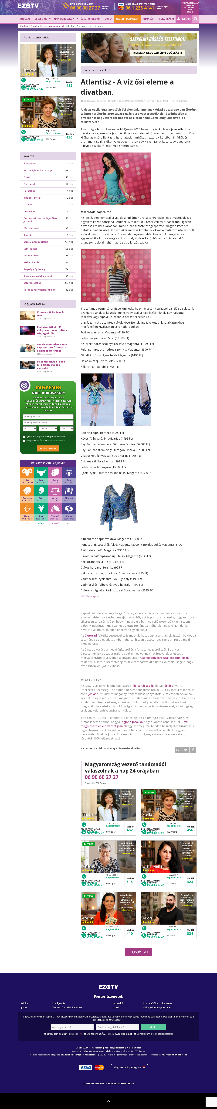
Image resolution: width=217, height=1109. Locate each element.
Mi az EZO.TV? (82, 1047)
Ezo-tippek (30, 184)
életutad (91, 635)
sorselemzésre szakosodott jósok (165, 658)
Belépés (186, 18)
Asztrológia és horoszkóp (38, 170)
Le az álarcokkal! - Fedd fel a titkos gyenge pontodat (51, 365)
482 (130, 829)
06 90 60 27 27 (102, 777)
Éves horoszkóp (90, 18)
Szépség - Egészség (34, 269)
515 (130, 881)
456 (190, 829)
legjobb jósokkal (132, 722)
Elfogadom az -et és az (46, 440)
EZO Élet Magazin (90, 596)
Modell (120, 101)
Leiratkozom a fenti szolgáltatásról (155, 1033)
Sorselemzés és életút (52, 25)
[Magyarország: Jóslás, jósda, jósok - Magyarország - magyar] (28, 5)
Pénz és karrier (32, 228)
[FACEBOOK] (193, 750)
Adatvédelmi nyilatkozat (174, 1054)
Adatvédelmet (59, 440)
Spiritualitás (30, 248)
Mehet (153, 1027)
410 (130, 933)
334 (190, 933)
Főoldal (25, 18)
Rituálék (148, 18)
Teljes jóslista (138, 952)
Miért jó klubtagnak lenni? (157, 1007)
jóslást (168, 686)
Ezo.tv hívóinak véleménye (157, 1003)
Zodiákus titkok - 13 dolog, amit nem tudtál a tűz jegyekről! (52, 330)
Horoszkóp (29, 190)
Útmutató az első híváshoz (67, 1007)
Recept (27, 235)
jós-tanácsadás (143, 686)
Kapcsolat (97, 1047)
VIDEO (151, 792)
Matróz (139, 101)
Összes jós (40, 18)
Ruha (113, 101)
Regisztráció (166, 18)
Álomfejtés (30, 163)
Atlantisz (149, 101)
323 (190, 881)
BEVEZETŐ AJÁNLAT (127, 18)
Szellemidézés (31, 262)
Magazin (129, 101)
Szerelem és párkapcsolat (38, 276)
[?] (80, 1033)
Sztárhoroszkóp (32, 282)
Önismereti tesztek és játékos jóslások (40, 220)
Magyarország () (127, 1067)
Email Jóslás (58, 1003)
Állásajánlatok (134, 1047)
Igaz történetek (32, 197)
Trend (158, 101)
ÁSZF (42, 440)
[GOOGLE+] (178, 750)
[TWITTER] (185, 750)
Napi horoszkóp (64, 18)
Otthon (28, 204)
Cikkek (108, 18)
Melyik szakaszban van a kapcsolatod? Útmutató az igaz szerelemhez (52, 347)
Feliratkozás (48, 448)
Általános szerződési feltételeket (80, 1054)
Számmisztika (31, 255)
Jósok (24, 1007)
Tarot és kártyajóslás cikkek (39, 289)
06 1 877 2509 (189, 12)
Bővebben (126, 804)
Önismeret (29, 211)
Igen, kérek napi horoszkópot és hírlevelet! (46, 436)
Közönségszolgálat (114, 1047)
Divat (165, 101)
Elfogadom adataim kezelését (64, 1033)
